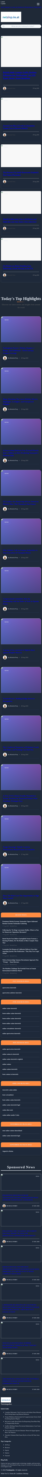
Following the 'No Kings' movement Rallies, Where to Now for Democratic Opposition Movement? (20, 931)
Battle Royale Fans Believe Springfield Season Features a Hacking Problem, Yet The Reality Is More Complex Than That (20, 940)
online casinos (6, 1064)
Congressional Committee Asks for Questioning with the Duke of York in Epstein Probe (21, 601)
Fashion (7, 1453)
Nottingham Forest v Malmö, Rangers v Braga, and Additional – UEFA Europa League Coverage (18, 350)
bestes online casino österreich (11, 1013)
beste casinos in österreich (10, 1074)
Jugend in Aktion (7, 1151)
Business (7, 1447)
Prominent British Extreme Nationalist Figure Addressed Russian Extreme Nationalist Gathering (20, 922)
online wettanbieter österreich (11, 1028)
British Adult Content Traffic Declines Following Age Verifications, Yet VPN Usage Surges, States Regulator (19, 75)
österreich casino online (9, 1090)
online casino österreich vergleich (12, 1059)
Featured (7, 1455)
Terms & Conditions (16, 1473)
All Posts (7, 1445)
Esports (7, 1450)
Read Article (6, 92)
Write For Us (5, 1473)
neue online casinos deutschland (12, 1130)
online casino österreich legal (11, 1105)
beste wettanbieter (8, 1095)
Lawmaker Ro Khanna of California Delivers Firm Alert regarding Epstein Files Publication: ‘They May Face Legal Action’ (20, 951)
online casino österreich (9, 1008)
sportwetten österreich (9, 988)
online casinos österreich (9, 1069)
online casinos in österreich (10, 1054)
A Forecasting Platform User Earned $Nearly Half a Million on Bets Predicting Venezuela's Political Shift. (21, 453)
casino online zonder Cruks (10, 1115)
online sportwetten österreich (11, 1033)
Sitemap (25, 1473)
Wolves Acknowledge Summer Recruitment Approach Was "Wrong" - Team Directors (20, 961)
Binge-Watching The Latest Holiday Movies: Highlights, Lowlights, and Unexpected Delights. (20, 401)
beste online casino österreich (11, 1100)
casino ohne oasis (7, 1110)
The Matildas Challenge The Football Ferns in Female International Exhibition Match (19, 969)
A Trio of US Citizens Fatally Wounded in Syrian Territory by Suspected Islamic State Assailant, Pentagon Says (20, 798)
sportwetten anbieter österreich (12, 993)
